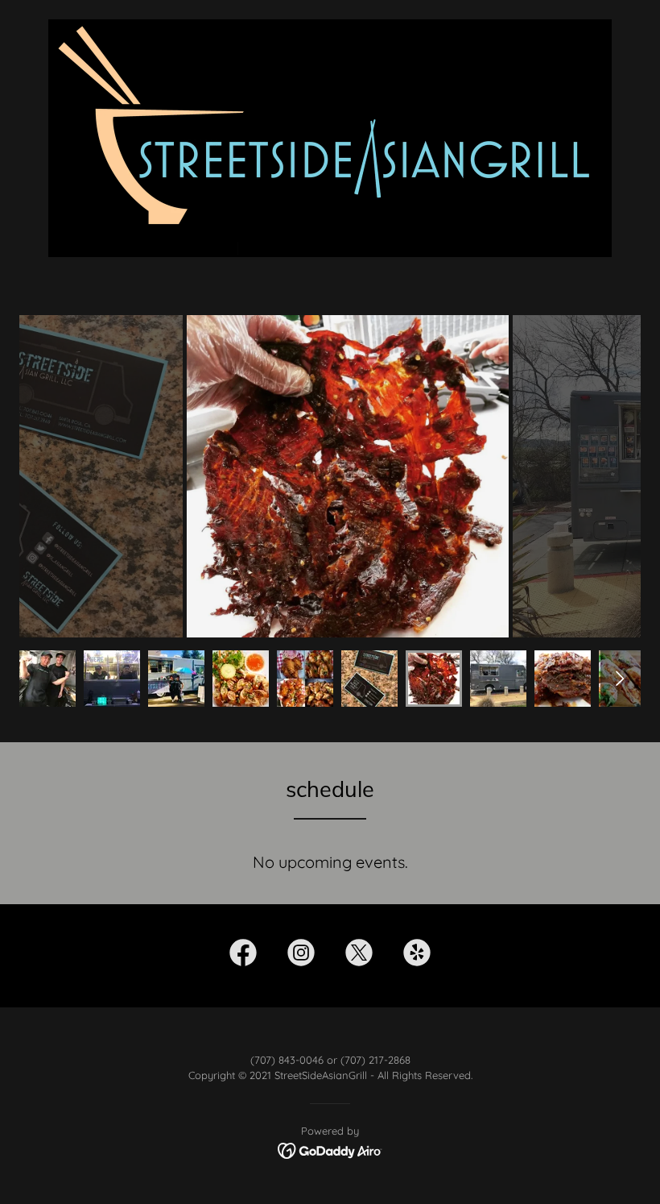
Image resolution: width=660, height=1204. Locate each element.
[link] (243, 955)
